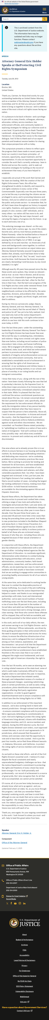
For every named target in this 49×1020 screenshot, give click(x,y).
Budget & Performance (24, 940)
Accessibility (24, 955)
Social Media (11, 899)
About (24, 935)
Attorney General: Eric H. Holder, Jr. (16, 833)
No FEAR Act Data (24, 981)
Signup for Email (15, 896)
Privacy (24, 966)
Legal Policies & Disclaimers (24, 960)
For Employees (24, 971)
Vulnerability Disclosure (24, 991)
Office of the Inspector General (24, 976)
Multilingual (24, 997)
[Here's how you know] (24, 2)
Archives (24, 945)
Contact (23, 1011)
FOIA (24, 950)
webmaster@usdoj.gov (23, 42)
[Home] (14, 13)
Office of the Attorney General (14, 843)
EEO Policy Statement (24, 986)
